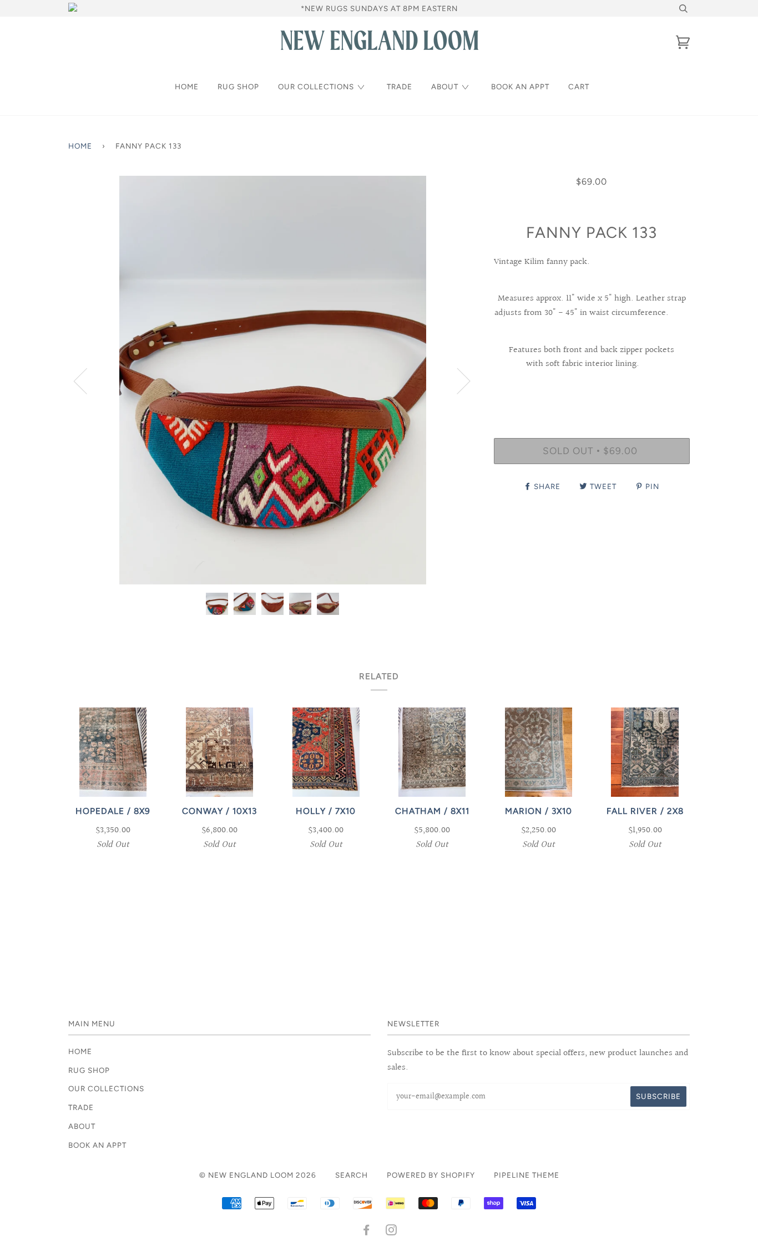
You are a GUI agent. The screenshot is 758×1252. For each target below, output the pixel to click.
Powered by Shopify (431, 1174)
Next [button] (457, 380)
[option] (272, 380)
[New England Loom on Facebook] (366, 1231)
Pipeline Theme (526, 1174)
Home (187, 86)
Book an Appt (520, 86)
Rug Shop (238, 86)
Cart (578, 86)
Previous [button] (87, 380)
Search (351, 1174)
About (444, 86)
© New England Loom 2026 (257, 1174)
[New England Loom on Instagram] (391, 1231)
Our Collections (316, 86)
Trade (399, 86)
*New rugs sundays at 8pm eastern (379, 8)
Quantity (592, 392)
